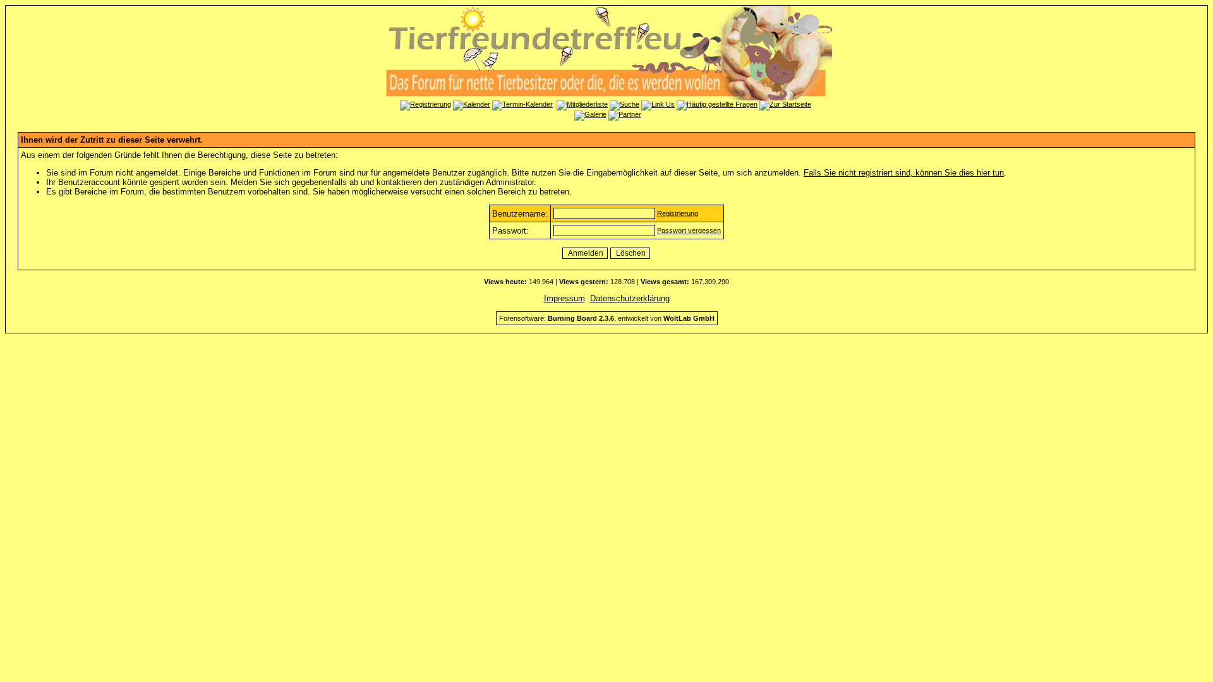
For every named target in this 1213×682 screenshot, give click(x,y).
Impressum (564, 298)
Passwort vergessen (689, 230)
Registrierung (677, 213)
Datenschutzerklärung (630, 298)
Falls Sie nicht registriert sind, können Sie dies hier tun (904, 172)
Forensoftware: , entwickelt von (607, 318)
